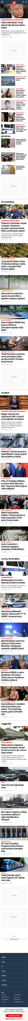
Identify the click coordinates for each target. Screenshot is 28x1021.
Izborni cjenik (17, 997)
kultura (4, 975)
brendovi (4, 984)
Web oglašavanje (5, 999)
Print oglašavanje (17, 999)
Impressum (4, 994)
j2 (2, 966)
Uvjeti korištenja (17, 994)
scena (4, 980)
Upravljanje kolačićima (18, 1001)
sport (3, 961)
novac (4, 971)
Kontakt (3, 1001)
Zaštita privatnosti (5, 997)
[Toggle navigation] (2, 2)
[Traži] (26, 2)
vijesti (3, 957)
